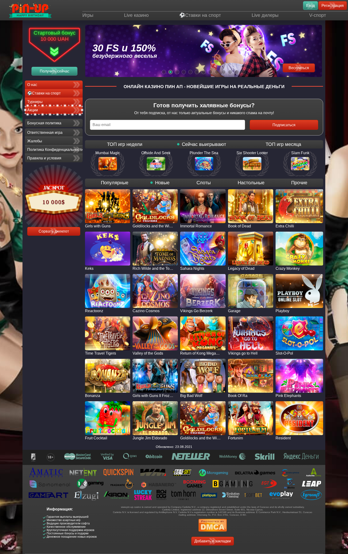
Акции (32, 110)
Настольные (251, 182)
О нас (32, 85)
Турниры (35, 102)
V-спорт (317, 15)
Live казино (136, 15)
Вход (310, 6)
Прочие (299, 182)
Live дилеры (265, 15)
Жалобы (34, 141)
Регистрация (332, 6)
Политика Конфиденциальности (55, 150)
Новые (162, 182)
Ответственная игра (44, 133)
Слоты (203, 182)
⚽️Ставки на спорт (200, 15)
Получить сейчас (54, 71)
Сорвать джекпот (54, 231)
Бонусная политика (44, 123)
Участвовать (298, 68)
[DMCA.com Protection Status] (212, 533)
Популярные (114, 182)
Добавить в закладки (212, 541)
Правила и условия (44, 158)
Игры (87, 15)
